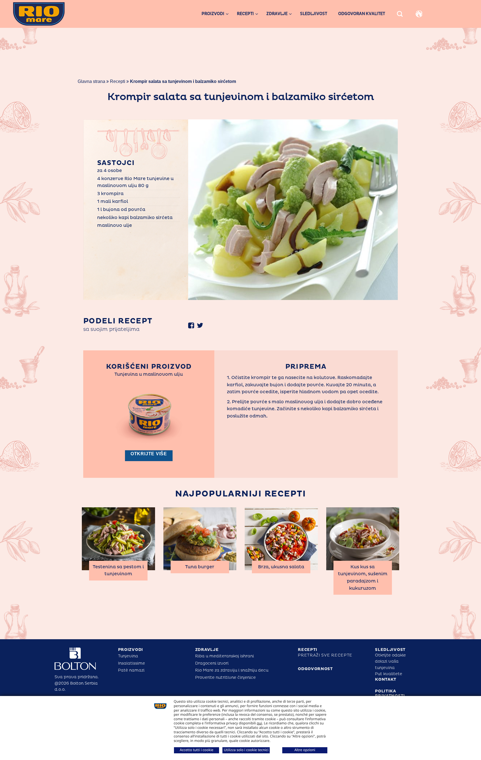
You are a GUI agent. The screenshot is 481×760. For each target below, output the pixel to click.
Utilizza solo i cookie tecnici (246, 749)
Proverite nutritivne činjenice (225, 677)
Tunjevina (128, 656)
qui (259, 722)
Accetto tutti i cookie (196, 749)
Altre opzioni (305, 749)
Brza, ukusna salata (281, 567)
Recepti (117, 81)
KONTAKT (385, 679)
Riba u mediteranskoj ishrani (224, 656)
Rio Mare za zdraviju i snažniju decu (231, 670)
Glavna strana (91, 81)
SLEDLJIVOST (390, 649)
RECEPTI (307, 649)
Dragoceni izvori (212, 663)
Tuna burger (199, 567)
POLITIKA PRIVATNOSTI (390, 693)
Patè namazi (131, 670)
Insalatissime (131, 663)
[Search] (400, 14)
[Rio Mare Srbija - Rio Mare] (49, 14)
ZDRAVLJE (207, 649)
